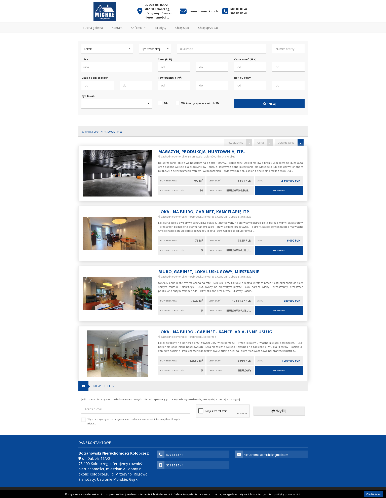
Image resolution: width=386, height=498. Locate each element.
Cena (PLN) (165, 59)
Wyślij (280, 410)
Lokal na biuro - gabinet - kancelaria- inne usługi (216, 331)
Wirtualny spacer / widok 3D (200, 103)
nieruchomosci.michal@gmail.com (205, 11)
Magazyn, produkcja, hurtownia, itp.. (201, 151)
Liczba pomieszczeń (95, 77)
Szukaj (271, 104)
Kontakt (117, 28)
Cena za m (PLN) (245, 59)
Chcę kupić (182, 28)
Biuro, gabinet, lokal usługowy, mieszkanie (208, 271)
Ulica (84, 59)
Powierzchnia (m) (170, 77)
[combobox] (221, 49)
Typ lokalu (88, 96)
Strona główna (93, 28)
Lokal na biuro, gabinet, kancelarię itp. (204, 211)
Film (166, 103)
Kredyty (160, 28)
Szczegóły (279, 190)
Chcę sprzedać (208, 28)
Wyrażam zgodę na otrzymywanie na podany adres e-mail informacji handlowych (133, 421)
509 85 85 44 (238, 9)
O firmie (137, 28)
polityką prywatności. (287, 494)
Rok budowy (242, 77)
